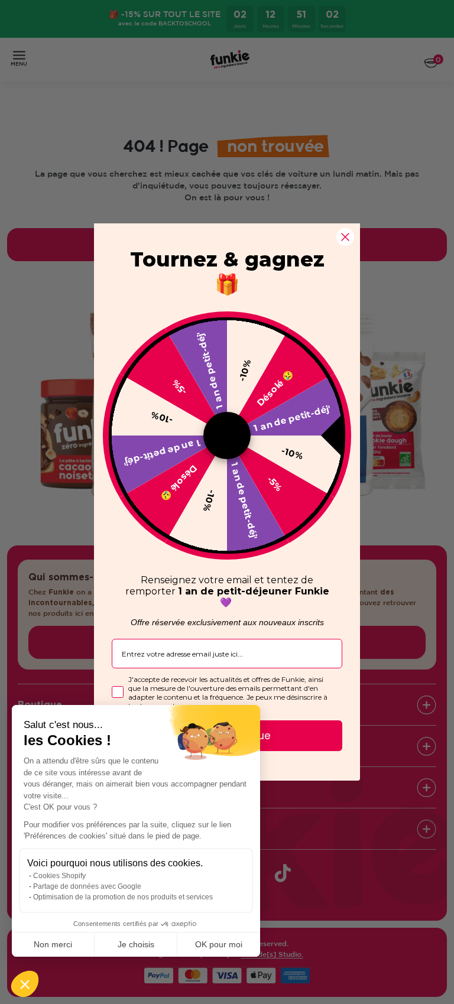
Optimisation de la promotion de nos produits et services (123, 897)
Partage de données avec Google (87, 886)
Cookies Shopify (59, 876)
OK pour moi (218, 944)
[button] (25, 984)
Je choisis (136, 944)
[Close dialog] (345, 237)
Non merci (53, 944)
